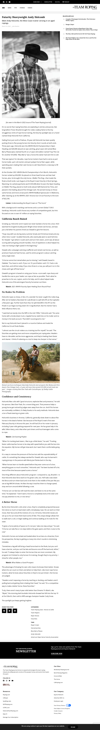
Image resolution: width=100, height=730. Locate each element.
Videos (30, 7)
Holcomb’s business (9, 418)
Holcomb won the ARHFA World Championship (32, 146)
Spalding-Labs (7, 701)
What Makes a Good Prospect (22, 562)
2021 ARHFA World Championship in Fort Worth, (31, 172)
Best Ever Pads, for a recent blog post (25, 404)
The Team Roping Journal (41, 122)
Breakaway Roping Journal (61, 669)
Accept (73, 727)
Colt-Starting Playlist (19, 437)
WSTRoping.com (7, 704)
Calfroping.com (58, 682)
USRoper (5, 698)
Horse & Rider (58, 676)
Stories (22, 7)
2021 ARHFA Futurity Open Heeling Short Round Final (31, 287)
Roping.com (6, 695)
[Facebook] (3, 2)
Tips (15, 7)
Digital (57, 2)
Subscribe (36, 2)
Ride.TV (5, 714)
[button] (4, 611)
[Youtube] (9, 2)
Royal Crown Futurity (37, 181)
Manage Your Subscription (10, 717)
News (9, 7)
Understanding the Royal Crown (23, 203)
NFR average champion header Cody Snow (37, 596)
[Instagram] (6, 2)
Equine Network (58, 695)
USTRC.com (6, 707)
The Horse (57, 679)
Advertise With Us (59, 698)
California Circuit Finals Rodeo (13, 326)
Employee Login (58, 701)
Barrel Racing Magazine (60, 673)
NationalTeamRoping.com (10, 711)
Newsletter (48, 2)
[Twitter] (9, 680)
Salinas (39, 323)
